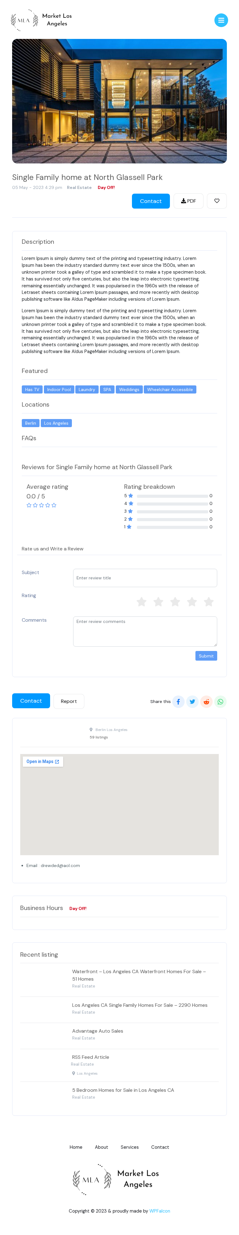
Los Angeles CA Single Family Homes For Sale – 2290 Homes (140, 1005)
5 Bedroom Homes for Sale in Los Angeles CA (123, 1090)
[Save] (217, 201)
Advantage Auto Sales (97, 1031)
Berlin (30, 423)
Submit (206, 656)
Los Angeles (56, 423)
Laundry (87, 389)
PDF (191, 201)
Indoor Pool (59, 389)
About (101, 1147)
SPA (107, 389)
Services (130, 1147)
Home (76, 1147)
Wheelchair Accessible (170, 389)
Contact (151, 201)
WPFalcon (159, 1211)
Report (69, 701)
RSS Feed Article (90, 1057)
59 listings (99, 737)
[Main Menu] (221, 20)
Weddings (129, 389)
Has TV (32, 389)
